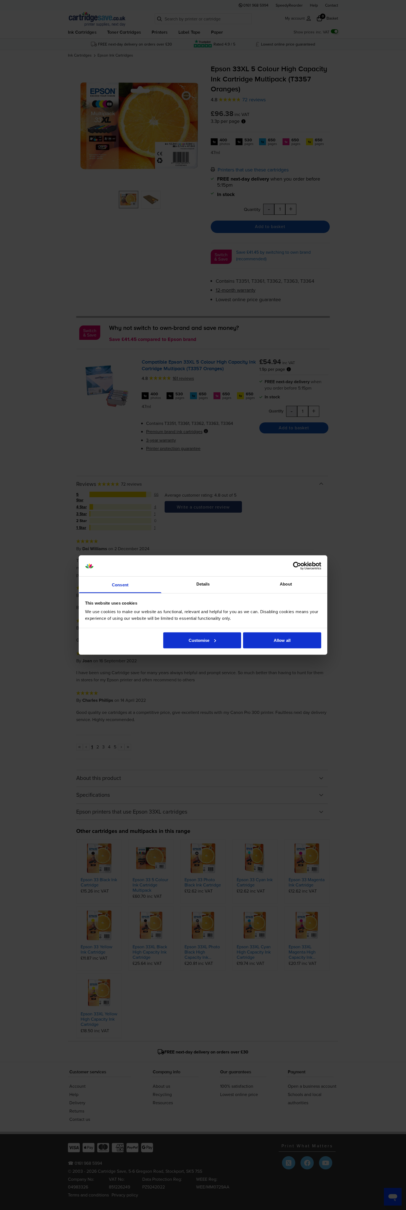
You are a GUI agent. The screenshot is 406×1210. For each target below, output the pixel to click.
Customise (199, 640)
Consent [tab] (120, 585)
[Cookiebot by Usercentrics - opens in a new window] (297, 566)
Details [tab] (203, 584)
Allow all (282, 640)
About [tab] (286, 584)
